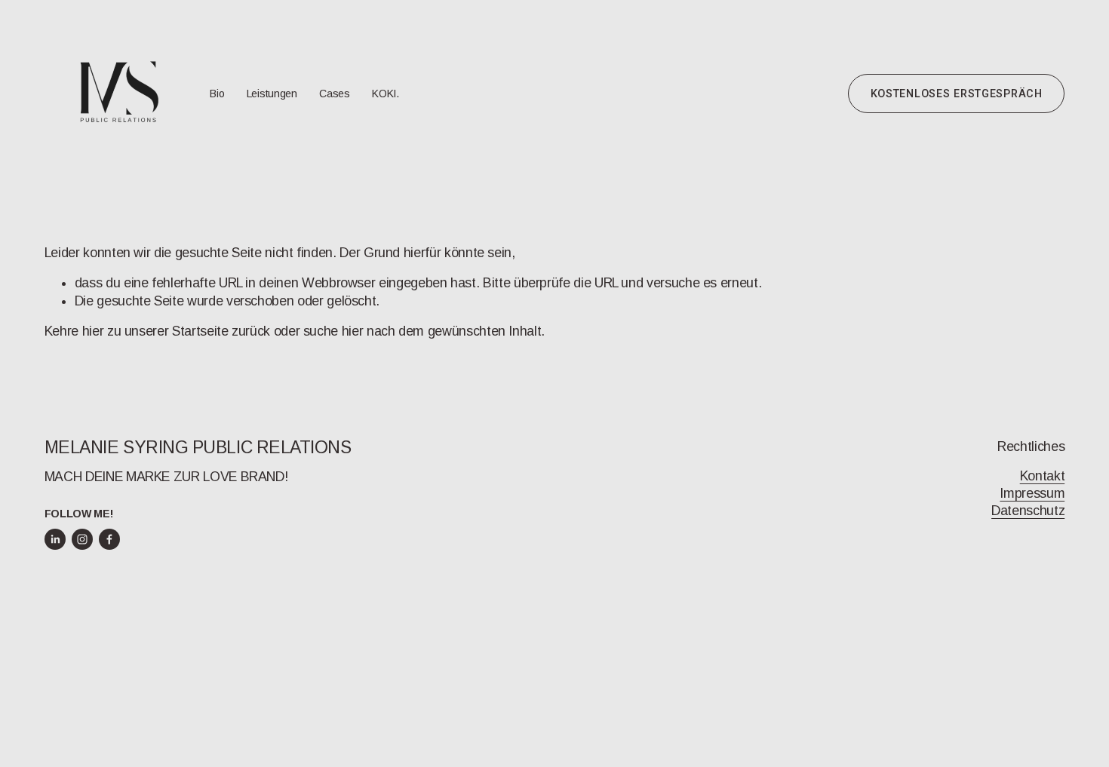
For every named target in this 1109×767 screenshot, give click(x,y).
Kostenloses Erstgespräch (957, 93)
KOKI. (385, 93)
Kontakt (1042, 475)
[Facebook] (109, 539)
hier (93, 331)
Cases (334, 93)
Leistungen (272, 93)
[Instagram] (82, 539)
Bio (217, 93)
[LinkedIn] (55, 539)
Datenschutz (1027, 510)
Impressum (1032, 493)
